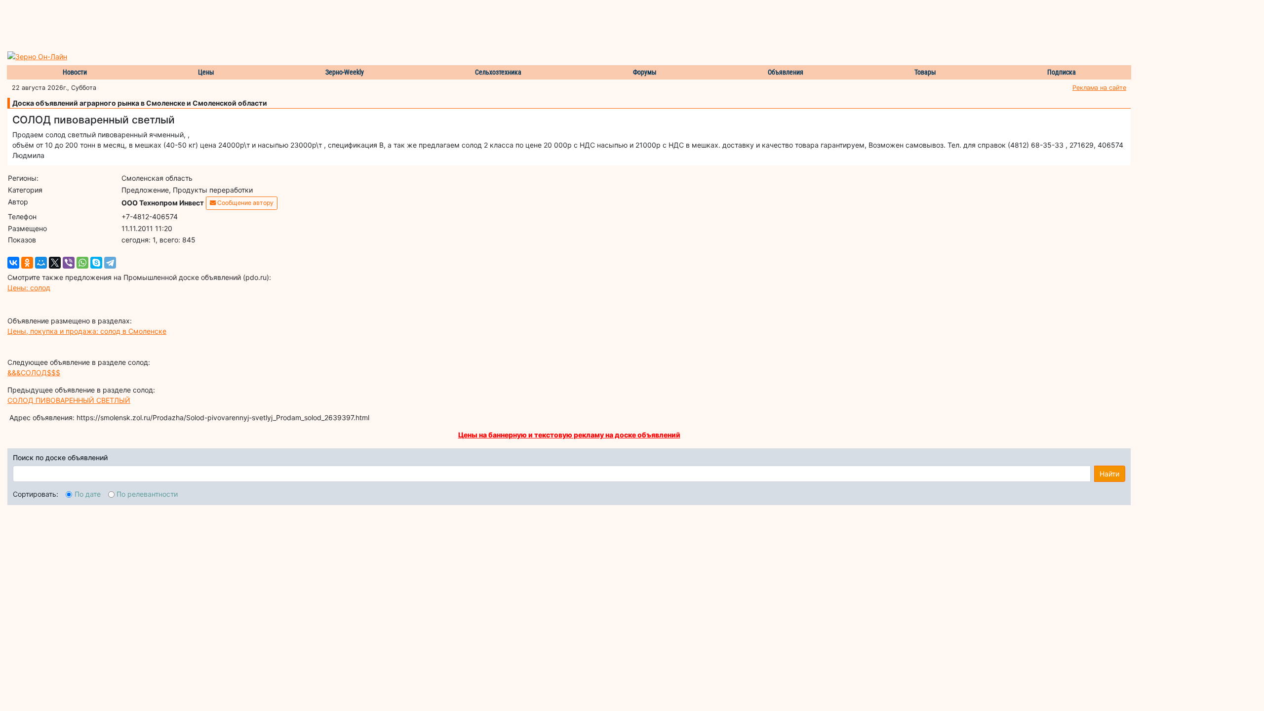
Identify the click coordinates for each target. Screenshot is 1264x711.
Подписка (1061, 72)
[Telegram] (110, 263)
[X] (55, 263)
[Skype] (96, 263)
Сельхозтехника (498, 72)
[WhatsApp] (82, 263)
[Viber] (69, 263)
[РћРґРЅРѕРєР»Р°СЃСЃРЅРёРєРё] (27, 263)
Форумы (645, 72)
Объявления (785, 72)
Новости (75, 72)
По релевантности (147, 494)
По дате (88, 494)
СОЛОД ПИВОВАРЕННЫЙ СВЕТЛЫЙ (68, 400)
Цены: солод (28, 287)
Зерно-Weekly (344, 72)
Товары (925, 72)
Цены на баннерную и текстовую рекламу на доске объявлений (569, 435)
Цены (206, 72)
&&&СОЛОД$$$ (33, 372)
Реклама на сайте (1099, 87)
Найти (1109, 474)
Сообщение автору (245, 202)
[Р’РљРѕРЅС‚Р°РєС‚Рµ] (13, 263)
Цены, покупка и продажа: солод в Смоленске (86, 331)
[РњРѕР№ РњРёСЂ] (41, 263)
